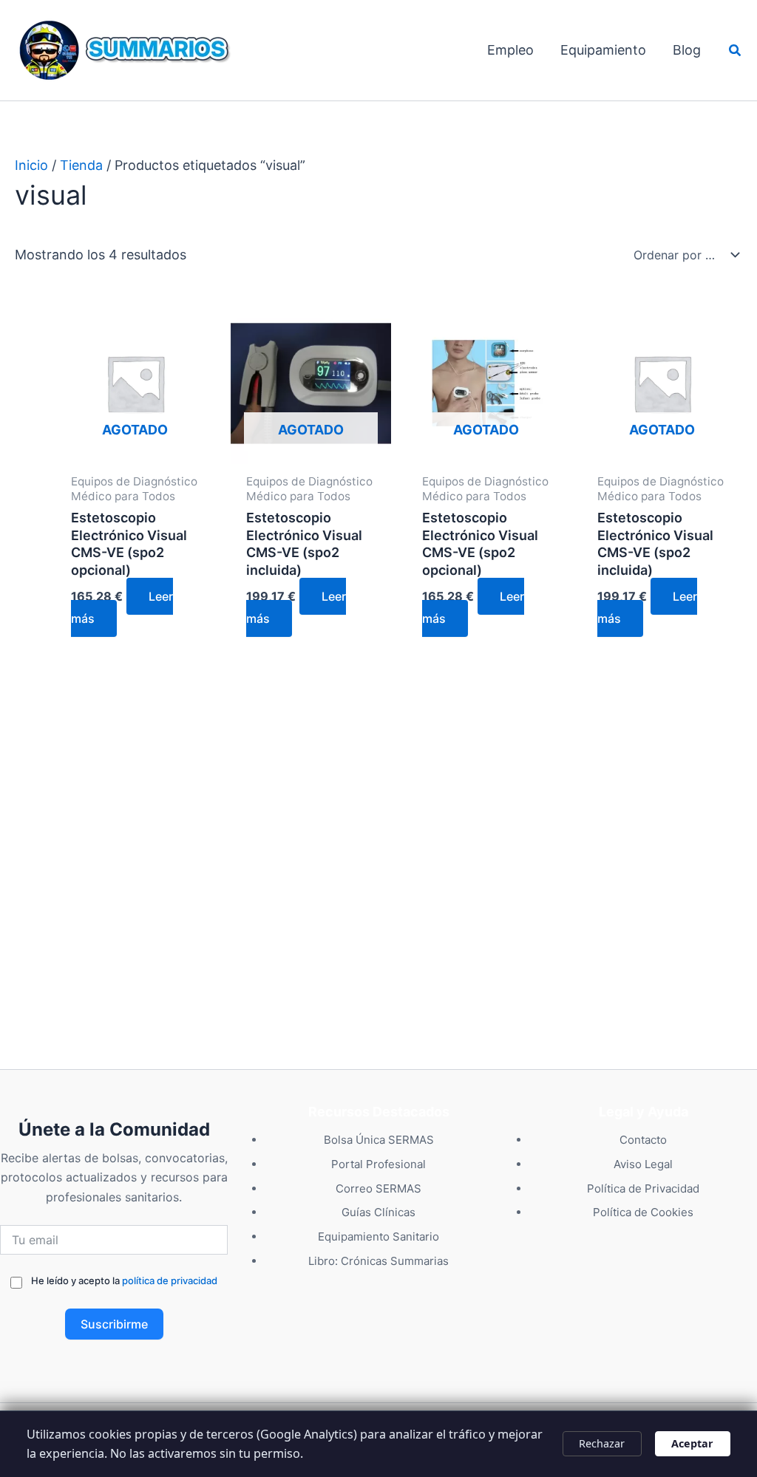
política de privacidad (169, 1280)
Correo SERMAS (378, 1188)
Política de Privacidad (643, 1188)
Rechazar (602, 1443)
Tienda (81, 165)
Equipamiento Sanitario (378, 1236)
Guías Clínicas (378, 1212)
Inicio (31, 165)
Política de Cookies (643, 1212)
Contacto (643, 1140)
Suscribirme (114, 1324)
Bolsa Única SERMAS (379, 1140)
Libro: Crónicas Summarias (378, 1261)
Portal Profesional (378, 1164)
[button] (735, 50)
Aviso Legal (643, 1164)
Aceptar (692, 1443)
